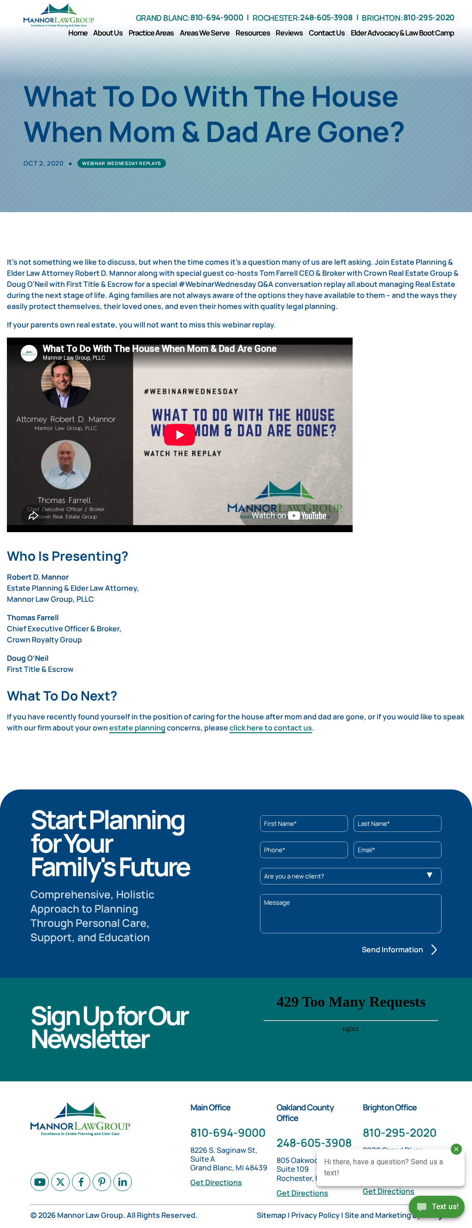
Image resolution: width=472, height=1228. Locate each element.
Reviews (289, 33)
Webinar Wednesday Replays (121, 163)
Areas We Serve (205, 33)
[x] (60, 1182)
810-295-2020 (428, 17)
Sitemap (271, 1215)
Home (78, 33)
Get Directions (216, 1182)
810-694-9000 (216, 17)
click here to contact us (271, 728)
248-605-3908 (326, 17)
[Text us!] (436, 1209)
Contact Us (327, 33)
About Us (108, 33)
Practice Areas (151, 33)
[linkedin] (122, 1182)
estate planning (137, 728)
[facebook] (81, 1182)
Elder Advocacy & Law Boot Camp (402, 33)
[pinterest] (101, 1182)
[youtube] (39, 1182)
